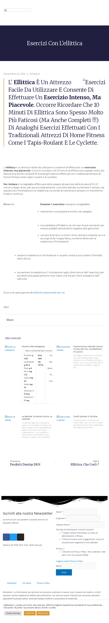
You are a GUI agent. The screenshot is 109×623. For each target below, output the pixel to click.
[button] (11, 9)
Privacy (60, 548)
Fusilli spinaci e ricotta (85, 416)
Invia (64, 572)
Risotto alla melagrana (33, 346)
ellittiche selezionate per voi (49, 292)
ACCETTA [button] (30, 613)
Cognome (61, 518)
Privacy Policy (43, 583)
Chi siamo (26, 583)
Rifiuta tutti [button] (43, 613)
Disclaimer (12, 583)
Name (58, 566)
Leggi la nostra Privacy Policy (69, 561)
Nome (59, 512)
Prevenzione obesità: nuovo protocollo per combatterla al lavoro (88, 349)
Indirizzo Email (63, 525)
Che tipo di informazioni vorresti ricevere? (75, 529)
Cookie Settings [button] (13, 613)
